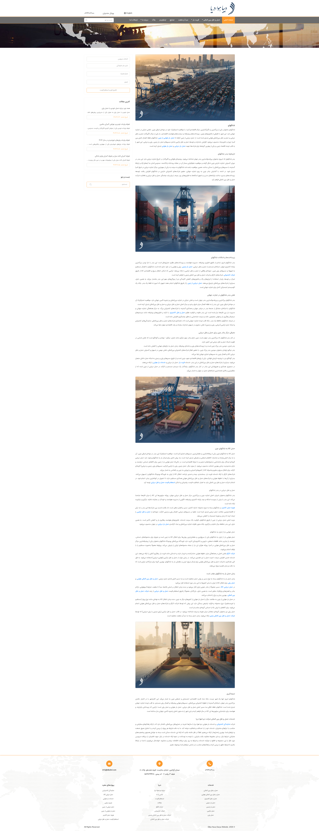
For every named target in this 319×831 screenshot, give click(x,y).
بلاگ (154, 20)
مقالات (160, 803)
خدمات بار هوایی (159, 362)
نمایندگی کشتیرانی (223, 724)
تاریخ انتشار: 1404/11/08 (120, 133)
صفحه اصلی (228, 20)
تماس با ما (159, 794)
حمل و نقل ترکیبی (144, 512)
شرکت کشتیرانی (229, 275)
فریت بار (195, 20)
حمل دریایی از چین (195, 283)
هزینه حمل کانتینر (228, 507)
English (129, 13)
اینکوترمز (162, 20)
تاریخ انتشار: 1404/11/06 (120, 149)
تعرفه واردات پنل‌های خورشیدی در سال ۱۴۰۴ (114, 140)
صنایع (172, 20)
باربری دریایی (108, 803)
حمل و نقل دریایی (161, 591)
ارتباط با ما (133, 20)
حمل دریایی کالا (227, 587)
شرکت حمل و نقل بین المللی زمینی (222, 616)
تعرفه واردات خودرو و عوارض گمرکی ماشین (115, 124)
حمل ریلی (231, 583)
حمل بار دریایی (180, 146)
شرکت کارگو (231, 553)
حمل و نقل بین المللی (211, 20)
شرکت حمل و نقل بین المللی (159, 819)
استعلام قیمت (159, 799)
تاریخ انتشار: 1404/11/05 (120, 165)
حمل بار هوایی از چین (166, 138)
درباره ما (144, 20)
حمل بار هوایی (167, 146)
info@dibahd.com (109, 770)
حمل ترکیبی (210, 811)
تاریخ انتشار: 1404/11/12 (120, 117)
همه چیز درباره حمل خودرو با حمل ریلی (116, 108)
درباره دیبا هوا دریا (159, 790)
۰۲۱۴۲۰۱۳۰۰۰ (89, 13)
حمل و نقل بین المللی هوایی (147, 579)
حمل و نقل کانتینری (177, 312)
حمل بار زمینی (187, 267)
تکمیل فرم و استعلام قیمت (108, 90)
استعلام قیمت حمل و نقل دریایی (163, 482)
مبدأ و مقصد (183, 20)
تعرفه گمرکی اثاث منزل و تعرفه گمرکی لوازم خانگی (112, 156)
